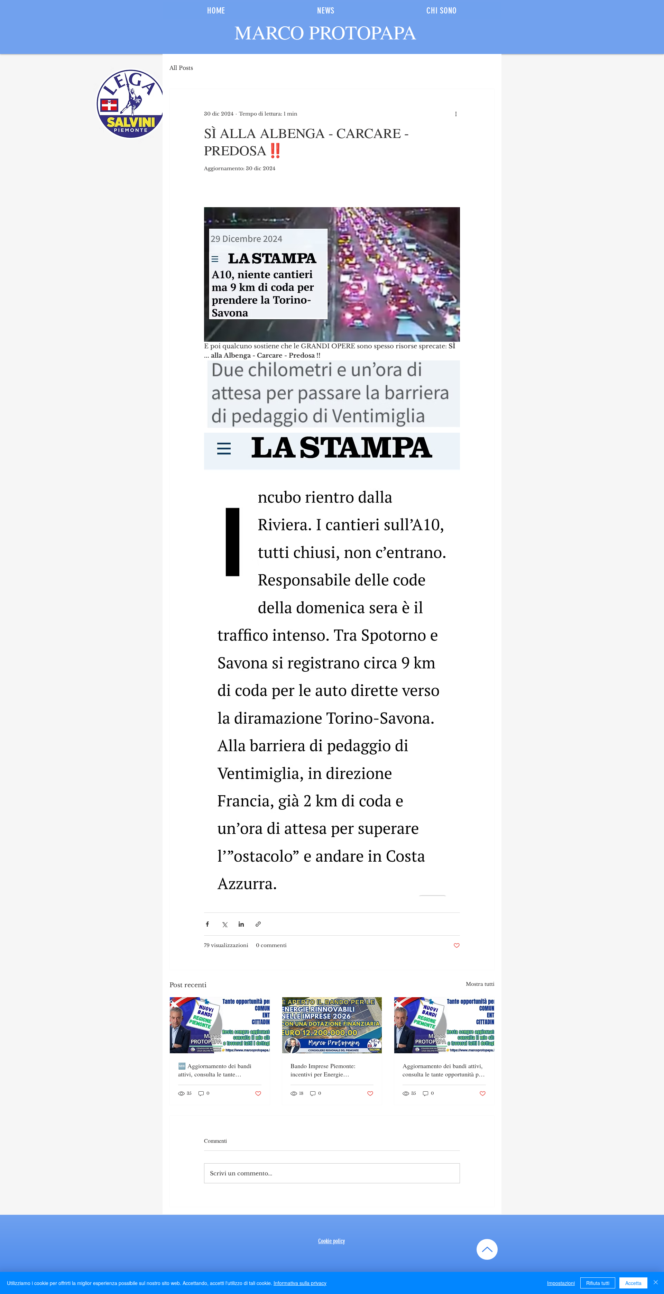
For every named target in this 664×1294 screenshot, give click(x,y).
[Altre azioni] (456, 114)
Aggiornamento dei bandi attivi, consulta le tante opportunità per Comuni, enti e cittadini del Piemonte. (443, 1070)
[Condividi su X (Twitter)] (224, 924)
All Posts (181, 67)
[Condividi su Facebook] (207, 924)
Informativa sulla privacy (300, 1282)
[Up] (487, 1249)
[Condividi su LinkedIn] (241, 924)
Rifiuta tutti (597, 1282)
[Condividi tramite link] (258, 924)
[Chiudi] (656, 1282)
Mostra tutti (480, 984)
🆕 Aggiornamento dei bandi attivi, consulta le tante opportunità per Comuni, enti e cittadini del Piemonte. (217, 1070)
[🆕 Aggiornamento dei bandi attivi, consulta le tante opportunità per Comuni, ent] (220, 1025)
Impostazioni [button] (561, 1282)
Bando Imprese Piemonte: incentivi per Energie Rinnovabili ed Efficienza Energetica (323, 1070)
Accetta (633, 1282)
